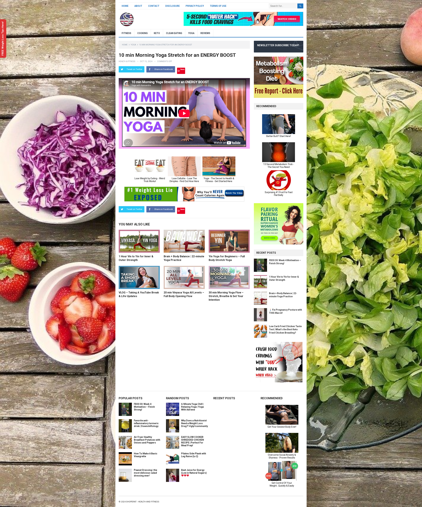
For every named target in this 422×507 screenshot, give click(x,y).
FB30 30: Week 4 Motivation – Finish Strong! (144, 407)
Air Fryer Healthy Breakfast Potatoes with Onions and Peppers (147, 440)
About (138, 6)
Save (182, 69)
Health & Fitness (127, 61)
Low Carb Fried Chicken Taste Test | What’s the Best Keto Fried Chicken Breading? (285, 329)
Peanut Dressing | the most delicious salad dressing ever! (145, 473)
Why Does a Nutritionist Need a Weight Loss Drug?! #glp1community (194, 423)
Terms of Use (218, 6)
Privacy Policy (195, 6)
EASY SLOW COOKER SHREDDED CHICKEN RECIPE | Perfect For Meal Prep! (192, 441)
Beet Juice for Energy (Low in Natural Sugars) (194, 471)
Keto (157, 33)
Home (125, 6)
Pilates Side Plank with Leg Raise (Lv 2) (193, 455)
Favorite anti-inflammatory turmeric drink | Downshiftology (146, 423)
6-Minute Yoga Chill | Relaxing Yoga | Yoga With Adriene (192, 407)
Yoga (191, 33)
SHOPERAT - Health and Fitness (142, 501)
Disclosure (172, 6)
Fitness (126, 33)
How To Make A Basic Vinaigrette (145, 455)
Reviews (205, 33)
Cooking (142, 33)
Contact (153, 6)
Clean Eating (174, 33)
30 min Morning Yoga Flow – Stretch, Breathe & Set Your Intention (226, 296)
